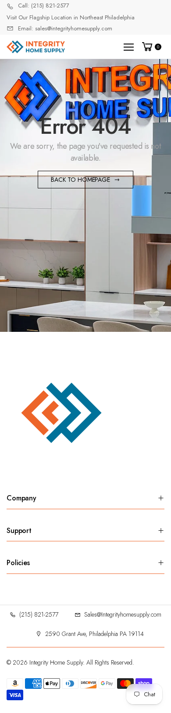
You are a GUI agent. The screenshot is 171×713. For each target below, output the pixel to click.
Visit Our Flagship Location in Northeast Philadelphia (71, 17)
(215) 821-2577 (38, 614)
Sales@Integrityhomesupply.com (122, 614)
